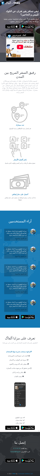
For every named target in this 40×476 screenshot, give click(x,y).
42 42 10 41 (16, 448)
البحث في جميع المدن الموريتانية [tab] (18, 356)
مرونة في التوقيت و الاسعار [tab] (17, 360)
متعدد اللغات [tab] (18, 376)
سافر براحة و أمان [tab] (18, 372)
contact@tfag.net (15, 452)
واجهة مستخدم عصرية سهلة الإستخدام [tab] (18, 352)
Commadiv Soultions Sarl (25, 473)
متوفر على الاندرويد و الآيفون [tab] (18, 364)
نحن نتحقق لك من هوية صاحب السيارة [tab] (18, 368)
